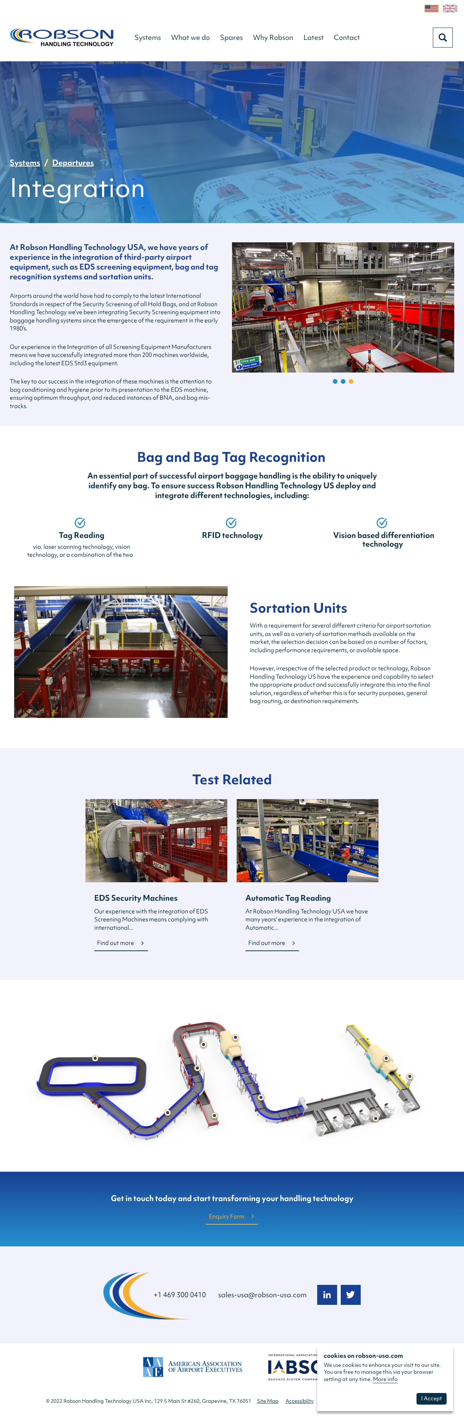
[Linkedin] (327, 1295)
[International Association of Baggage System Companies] (296, 1371)
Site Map (267, 1401)
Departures (73, 162)
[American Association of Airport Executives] (192, 1370)
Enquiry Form (226, 1216)
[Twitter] (351, 1295)
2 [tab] (343, 381)
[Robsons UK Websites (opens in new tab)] (450, 8)
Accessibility (300, 1401)
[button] (147, 37)
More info (385, 1379)
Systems (25, 162)
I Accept (431, 1398)
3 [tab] (351, 381)
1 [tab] (335, 381)
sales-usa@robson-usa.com (262, 1294)
